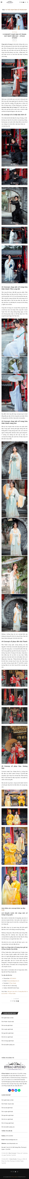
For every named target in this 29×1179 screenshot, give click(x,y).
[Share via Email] (18, 1001)
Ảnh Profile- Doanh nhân (8, 1021)
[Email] (23, 2)
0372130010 (13, 978)
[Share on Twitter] (14, 1001)
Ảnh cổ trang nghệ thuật (8, 1040)
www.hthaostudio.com (12, 1143)
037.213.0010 (7, 1135)
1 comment (16, 998)
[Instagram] (21, 2)
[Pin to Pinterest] (16, 1001)
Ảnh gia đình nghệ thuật (7, 1033)
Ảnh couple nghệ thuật (7, 1029)
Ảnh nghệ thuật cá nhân (7, 1017)
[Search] (27, 2)
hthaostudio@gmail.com (13, 980)
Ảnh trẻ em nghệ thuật (7, 1037)
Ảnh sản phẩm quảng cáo (8, 1044)
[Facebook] (11, 1171)
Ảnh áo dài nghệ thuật (7, 1025)
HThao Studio (12, 983)
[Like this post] (11, 1001)
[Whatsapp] (25, 2)
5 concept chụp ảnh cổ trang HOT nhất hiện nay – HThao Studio (14, 36)
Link (3, 910)
